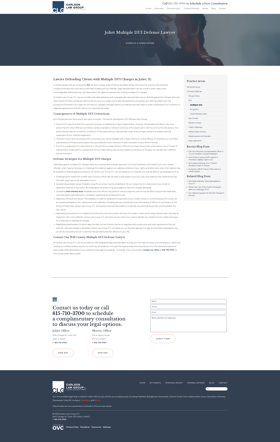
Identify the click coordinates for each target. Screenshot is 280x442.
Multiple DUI (196, 105)
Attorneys (159, 8)
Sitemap (107, 427)
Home (148, 8)
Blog (213, 8)
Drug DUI (194, 109)
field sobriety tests (74, 191)
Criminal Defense (191, 8)
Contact (222, 8)
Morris (97, 400)
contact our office (151, 250)
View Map (63, 353)
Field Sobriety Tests (198, 114)
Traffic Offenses (195, 127)
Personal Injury (173, 8)
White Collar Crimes (197, 132)
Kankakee (85, 400)
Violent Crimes (194, 123)
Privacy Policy (72, 427)
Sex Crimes (193, 118)
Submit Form (163, 339)
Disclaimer (85, 427)
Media (205, 8)
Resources (96, 427)
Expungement (194, 141)
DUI (88, 85)
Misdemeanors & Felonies (199, 136)
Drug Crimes (194, 96)
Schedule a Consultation (140, 43)
